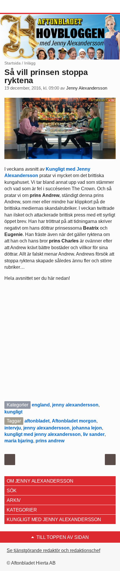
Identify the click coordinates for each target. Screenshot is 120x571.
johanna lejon (87, 427)
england (41, 404)
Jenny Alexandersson (86, 88)
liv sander (94, 434)
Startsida (12, 63)
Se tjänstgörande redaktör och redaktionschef (53, 550)
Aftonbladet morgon (74, 420)
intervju (12, 427)
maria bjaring (18, 440)
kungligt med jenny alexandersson (42, 434)
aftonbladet (37, 420)
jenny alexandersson (75, 404)
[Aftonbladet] (26, 7)
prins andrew (50, 440)
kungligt (13, 411)
